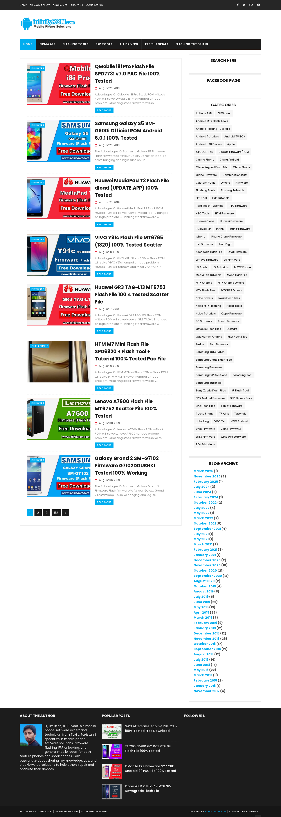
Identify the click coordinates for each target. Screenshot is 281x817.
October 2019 (205, 586)
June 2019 (202, 602)
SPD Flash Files (205, 406)
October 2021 (205, 523)
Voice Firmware (231, 429)
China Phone (39, 346)
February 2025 (206, 481)
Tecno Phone (205, 413)
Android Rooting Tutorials (213, 129)
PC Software (204, 321)
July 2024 (202, 486)
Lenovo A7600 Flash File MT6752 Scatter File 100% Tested (126, 408)
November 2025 (207, 476)
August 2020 (204, 581)
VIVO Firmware (205, 429)
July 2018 (201, 659)
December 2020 (207, 560)
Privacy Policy (40, 5)
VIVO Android (239, 421)
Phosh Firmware (228, 321)
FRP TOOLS (104, 44)
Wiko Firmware (205, 437)
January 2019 (205, 628)
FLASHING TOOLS (75, 44)
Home (23, 5)
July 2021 (201, 534)
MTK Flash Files (206, 290)
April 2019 (201, 612)
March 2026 (203, 471)
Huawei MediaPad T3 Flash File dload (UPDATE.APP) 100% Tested (132, 188)
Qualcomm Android (209, 336)
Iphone (200, 236)
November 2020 (207, 565)
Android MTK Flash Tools (212, 121)
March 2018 (203, 675)
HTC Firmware (238, 206)
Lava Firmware (237, 252)
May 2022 (201, 513)
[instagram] (258, 5)
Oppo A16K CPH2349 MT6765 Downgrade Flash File (148, 788)
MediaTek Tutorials (209, 275)
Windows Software (233, 437)
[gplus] (251, 5)
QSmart (232, 329)
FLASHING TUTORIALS (192, 44)
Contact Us (94, 5)
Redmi (200, 344)
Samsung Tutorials (209, 383)
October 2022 (205, 502)
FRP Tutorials (220, 198)
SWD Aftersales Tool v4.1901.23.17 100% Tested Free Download (151, 728)
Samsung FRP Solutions (211, 375)
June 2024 (202, 492)
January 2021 (205, 555)
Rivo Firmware (219, 344)
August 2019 (204, 591)
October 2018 (205, 644)
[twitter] (244, 5)
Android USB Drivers (209, 144)
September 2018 (207, 649)
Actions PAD (204, 113)
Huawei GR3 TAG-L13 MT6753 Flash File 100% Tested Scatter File (132, 294)
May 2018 (201, 670)
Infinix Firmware (240, 229)
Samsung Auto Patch (210, 352)
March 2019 (203, 617)
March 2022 (203, 518)
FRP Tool (201, 198)
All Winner (224, 113)
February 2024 (206, 497)
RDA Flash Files (237, 336)
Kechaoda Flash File (209, 252)
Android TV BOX (234, 136)
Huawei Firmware (231, 221)
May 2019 (201, 607)
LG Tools (201, 267)
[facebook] (237, 5)
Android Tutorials (207, 136)
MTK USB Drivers (231, 290)
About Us (77, 5)
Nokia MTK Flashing (208, 306)
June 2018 (202, 665)
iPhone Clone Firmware (226, 236)
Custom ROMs (205, 183)
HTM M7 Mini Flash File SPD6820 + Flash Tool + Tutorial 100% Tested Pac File (130, 351)
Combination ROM (234, 175)
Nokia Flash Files (229, 298)
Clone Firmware (206, 175)
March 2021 (203, 544)
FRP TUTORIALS (156, 44)
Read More (104, 110)
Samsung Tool (242, 375)
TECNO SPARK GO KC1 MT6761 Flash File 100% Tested (148, 748)
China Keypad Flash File (211, 167)
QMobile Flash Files (208, 329)
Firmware (47, 44)
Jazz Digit (225, 244)
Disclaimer (60, 5)
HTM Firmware (224, 213)
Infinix (220, 229)
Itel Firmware (204, 244)
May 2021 (201, 539)
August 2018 (204, 654)
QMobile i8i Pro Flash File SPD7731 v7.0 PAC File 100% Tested (127, 73)
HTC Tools (203, 213)
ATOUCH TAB (204, 152)
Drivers (225, 183)
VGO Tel (219, 421)
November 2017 (207, 691)
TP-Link (224, 413)
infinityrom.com (67, 811)
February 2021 (205, 549)
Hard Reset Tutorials (209, 206)
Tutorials (240, 413)
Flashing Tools (205, 190)
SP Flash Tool (240, 390)
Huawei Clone (205, 221)
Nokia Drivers (204, 298)
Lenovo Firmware (207, 259)
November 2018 (207, 638)
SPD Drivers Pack (241, 398)
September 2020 (208, 576)
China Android (229, 159)
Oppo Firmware (231, 313)
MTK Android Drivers (231, 283)
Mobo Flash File (237, 275)
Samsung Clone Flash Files (214, 360)
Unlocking (202, 421)
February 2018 (205, 680)
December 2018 (207, 633)
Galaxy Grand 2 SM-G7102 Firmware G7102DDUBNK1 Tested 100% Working (127, 465)
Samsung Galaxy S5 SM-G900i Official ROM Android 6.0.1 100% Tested (128, 130)
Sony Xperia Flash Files (211, 390)
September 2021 (207, 528)
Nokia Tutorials (206, 313)
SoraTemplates (216, 811)
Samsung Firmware (209, 367)
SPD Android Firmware (210, 398)
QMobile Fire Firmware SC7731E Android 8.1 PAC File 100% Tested (150, 768)
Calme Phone (205, 159)
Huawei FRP (203, 229)
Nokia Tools (234, 306)
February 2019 (205, 623)
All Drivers (129, 44)
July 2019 (201, 596)
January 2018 (205, 686)
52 (56, 513)
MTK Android (204, 283)
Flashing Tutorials (233, 190)
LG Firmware (232, 259)
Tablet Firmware (232, 406)
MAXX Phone (242, 267)
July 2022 (201, 508)
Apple (231, 144)
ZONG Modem (205, 444)
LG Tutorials (221, 267)
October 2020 (205, 570)
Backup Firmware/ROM (234, 152)
